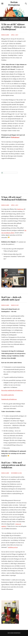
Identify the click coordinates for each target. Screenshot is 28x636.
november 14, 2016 (16, 473)
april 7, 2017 (14, 34)
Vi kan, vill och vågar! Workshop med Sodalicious (14, 198)
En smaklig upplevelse (7, 395)
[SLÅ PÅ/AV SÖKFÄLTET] (26, 3)
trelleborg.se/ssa (12, 547)
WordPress (17, 633)
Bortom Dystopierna (14, 3)
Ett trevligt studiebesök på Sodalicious (12, 390)
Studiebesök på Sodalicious (9, 399)
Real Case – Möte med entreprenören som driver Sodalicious (13, 465)
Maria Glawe (5, 34)
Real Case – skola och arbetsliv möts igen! (11, 298)
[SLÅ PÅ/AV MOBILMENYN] (2, 3)
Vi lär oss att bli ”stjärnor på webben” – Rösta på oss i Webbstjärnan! (13, 27)
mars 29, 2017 (15, 305)
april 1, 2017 (14, 205)
